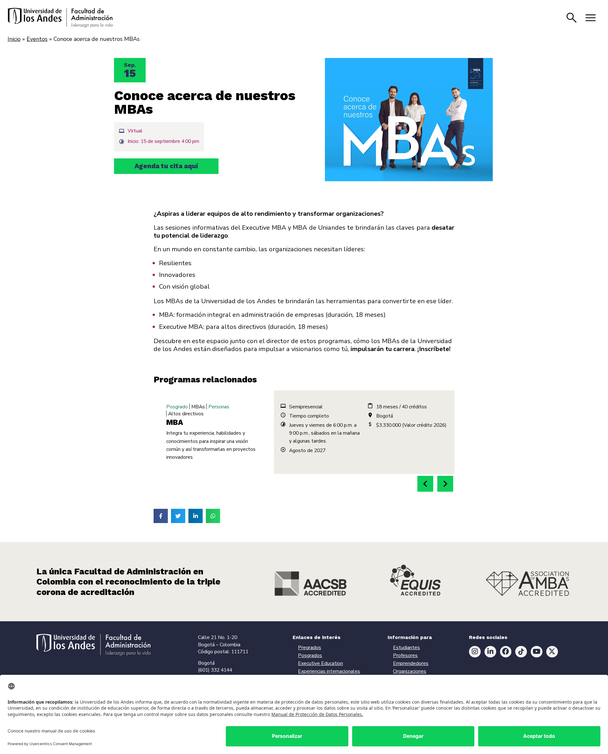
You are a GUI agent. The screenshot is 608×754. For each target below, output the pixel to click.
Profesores (405, 655)
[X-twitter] (552, 652)
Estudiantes (406, 647)
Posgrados (310, 655)
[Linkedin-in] (490, 652)
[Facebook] (506, 652)
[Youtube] (536, 652)
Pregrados (309, 647)
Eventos (37, 39)
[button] (425, 484)
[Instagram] (475, 652)
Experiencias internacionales (329, 671)
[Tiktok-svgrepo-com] (521, 652)
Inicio (14, 39)
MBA (174, 422)
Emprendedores (410, 663)
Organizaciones (409, 671)
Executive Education (320, 663)
